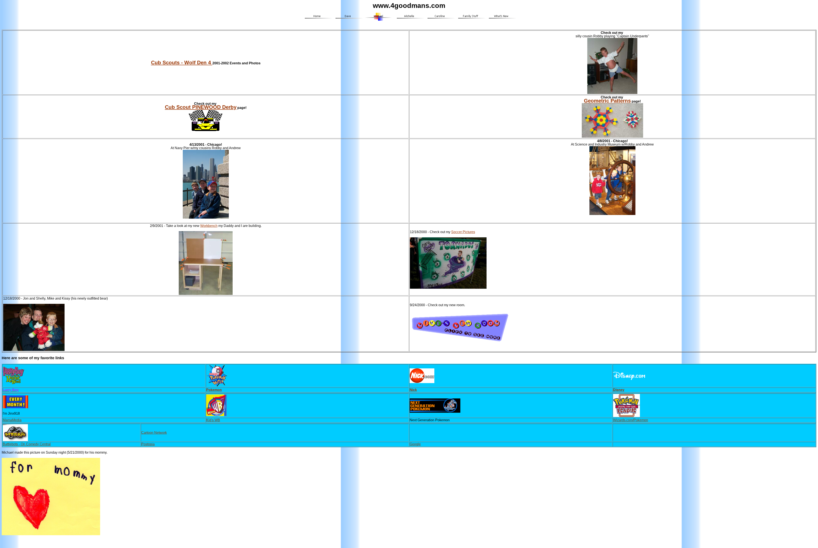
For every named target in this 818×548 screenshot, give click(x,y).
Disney (618, 390)
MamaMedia (12, 420)
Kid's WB (213, 420)
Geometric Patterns (607, 101)
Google (415, 444)
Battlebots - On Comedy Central (27, 444)
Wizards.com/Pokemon (630, 420)
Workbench (208, 226)
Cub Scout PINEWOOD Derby (200, 107)
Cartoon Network (154, 432)
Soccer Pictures (463, 232)
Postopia (148, 444)
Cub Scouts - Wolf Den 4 (181, 62)
